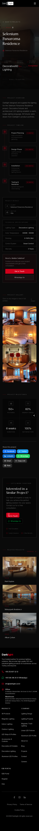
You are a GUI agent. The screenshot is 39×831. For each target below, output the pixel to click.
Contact (24, 756)
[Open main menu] (34, 3)
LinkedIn (10, 456)
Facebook (10, 451)
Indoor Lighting (7, 724)
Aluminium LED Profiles (10, 756)
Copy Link (21, 461)
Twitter (24, 451)
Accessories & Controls (7, 740)
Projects (24, 751)
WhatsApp (24, 456)
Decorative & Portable (10, 746)
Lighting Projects (27, 719)
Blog (22, 746)
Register (5, 779)
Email (9, 461)
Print (8, 465)
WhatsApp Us (19, 277)
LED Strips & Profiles (9, 734)
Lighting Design (26, 714)
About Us (24, 741)
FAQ (3, 784)
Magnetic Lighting (8, 719)
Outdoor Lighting (8, 729)
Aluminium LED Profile (28, 736)
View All (30, 551)
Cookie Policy (19, 810)
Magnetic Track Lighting (26, 725)
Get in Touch (19, 271)
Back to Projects (12, 22)
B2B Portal (5, 774)
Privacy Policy (12, 804)
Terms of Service (26, 804)
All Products (6, 714)
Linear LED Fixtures (28, 730)
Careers (24, 761)
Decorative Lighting (9, 751)
